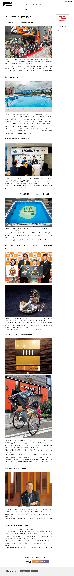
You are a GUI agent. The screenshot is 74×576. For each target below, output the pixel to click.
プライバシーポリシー (45, 557)
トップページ (28, 4)
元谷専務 (39, 4)
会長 (32, 4)
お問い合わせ (36, 557)
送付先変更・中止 (28, 557)
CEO (35, 4)
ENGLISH (70, 1)
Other (43, 4)
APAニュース (10, 9)
